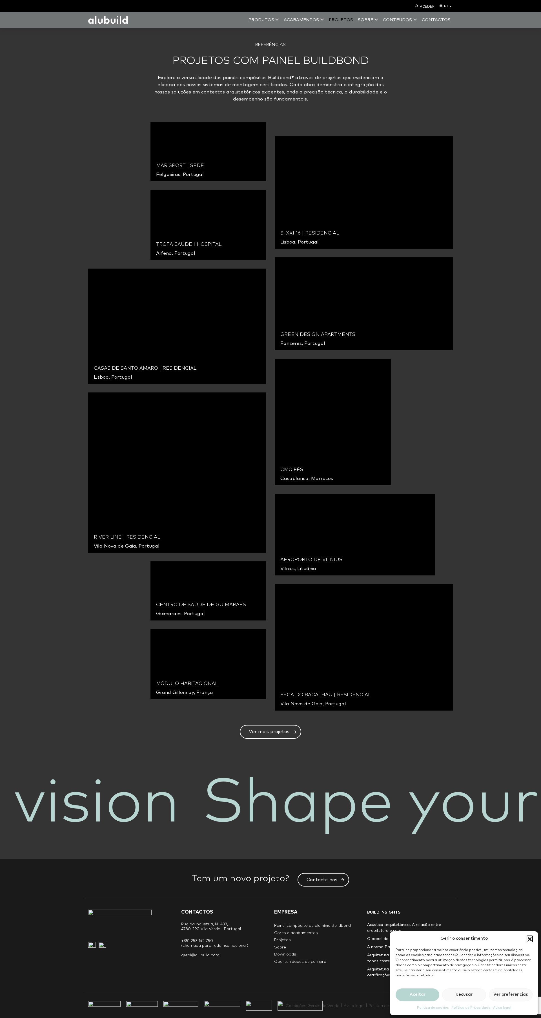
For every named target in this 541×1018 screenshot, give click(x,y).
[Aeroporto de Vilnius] (355, 534)
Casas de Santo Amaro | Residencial (145, 368)
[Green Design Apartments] (364, 303)
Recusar (464, 994)
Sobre (280, 947)
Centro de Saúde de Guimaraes (201, 604)
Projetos (282, 940)
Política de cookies (433, 1008)
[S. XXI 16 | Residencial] (364, 192)
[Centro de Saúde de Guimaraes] (208, 590)
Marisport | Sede (180, 165)
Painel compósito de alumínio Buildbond (312, 926)
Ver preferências (510, 994)
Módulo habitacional (187, 683)
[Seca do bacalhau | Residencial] (364, 647)
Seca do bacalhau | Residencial (325, 695)
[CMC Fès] (333, 422)
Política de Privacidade (470, 1008)
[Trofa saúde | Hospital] (208, 225)
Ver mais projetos (269, 731)
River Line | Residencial (127, 537)
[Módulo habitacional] (208, 664)
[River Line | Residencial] (177, 472)
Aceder (427, 6)
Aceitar (417, 994)
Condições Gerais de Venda (313, 1006)
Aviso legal (502, 1008)
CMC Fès (291, 469)
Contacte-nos (322, 880)
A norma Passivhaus (386, 947)
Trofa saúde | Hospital (188, 244)
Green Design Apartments (317, 334)
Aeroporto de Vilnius (311, 559)
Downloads (285, 954)
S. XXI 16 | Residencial (309, 233)
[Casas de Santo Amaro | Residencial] (177, 326)
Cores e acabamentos (296, 933)
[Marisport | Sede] (208, 151)
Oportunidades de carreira (300, 962)
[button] (530, 938)
